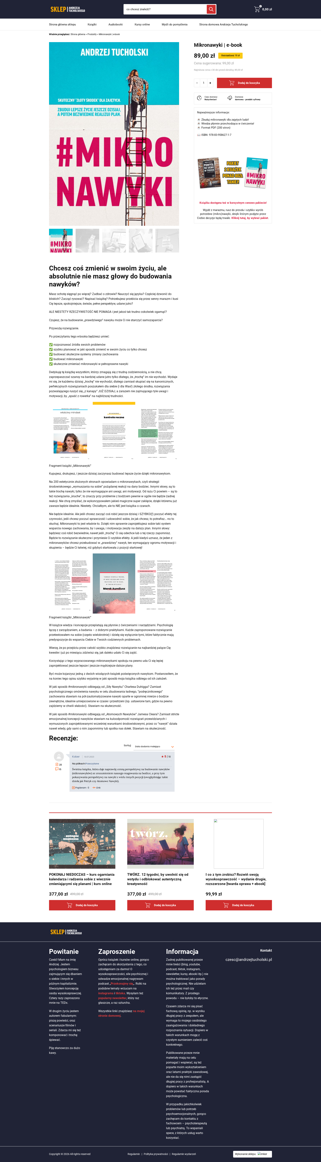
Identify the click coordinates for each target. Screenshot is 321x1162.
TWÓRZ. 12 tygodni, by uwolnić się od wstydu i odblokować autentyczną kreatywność (157, 879)
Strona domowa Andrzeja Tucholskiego (223, 24)
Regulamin (134, 1154)
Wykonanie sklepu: (245, 1154)
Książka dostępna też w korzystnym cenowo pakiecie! (233, 202)
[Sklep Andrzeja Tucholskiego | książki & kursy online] (67, 9)
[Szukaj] (211, 9)
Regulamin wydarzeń (184, 1154)
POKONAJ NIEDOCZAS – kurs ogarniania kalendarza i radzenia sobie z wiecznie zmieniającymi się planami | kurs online (81, 879)
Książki (92, 24)
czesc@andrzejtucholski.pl (249, 959)
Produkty (92, 34)
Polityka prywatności (156, 1154)
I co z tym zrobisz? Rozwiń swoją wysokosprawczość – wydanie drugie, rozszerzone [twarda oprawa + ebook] (236, 879)
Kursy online (142, 24)
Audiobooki (115, 24)
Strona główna (78, 34)
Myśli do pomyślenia (174, 24)
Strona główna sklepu (62, 24)
